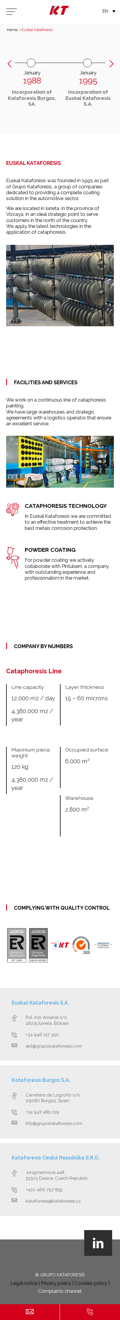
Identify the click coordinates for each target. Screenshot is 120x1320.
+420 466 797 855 (44, 1189)
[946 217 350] (90, 1312)
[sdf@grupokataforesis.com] (30, 1312)
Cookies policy (91, 1283)
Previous (9, 64)
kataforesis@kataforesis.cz (53, 1201)
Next (111, 65)
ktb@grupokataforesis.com (54, 1123)
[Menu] (11, 11)
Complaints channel (60, 1291)
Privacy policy (56, 1283)
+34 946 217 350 (42, 1034)
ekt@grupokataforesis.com (54, 1046)
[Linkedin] (98, 1243)
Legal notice (23, 1283)
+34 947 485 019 (42, 1112)
